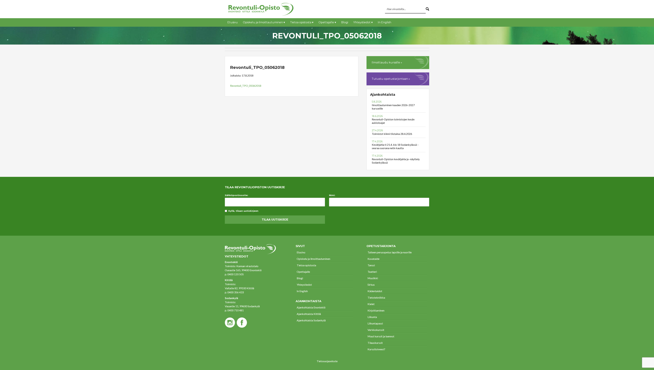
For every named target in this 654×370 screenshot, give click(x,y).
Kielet (371, 304)
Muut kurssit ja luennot (381, 336)
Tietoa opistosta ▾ (301, 22)
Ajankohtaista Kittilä (309, 313)
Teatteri (372, 271)
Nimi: (332, 195)
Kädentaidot (375, 291)
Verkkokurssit (376, 329)
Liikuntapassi (375, 323)
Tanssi (371, 265)
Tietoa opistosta (306, 265)
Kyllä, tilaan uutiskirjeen (243, 211)
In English (384, 22)
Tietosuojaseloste (327, 361)
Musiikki (373, 278)
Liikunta (372, 316)
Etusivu (232, 22)
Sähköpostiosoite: (236, 195)
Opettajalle (303, 271)
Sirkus (371, 284)
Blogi (344, 22)
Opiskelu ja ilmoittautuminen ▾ (264, 22)
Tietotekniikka (376, 297)
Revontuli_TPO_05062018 (245, 85)
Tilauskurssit (375, 342)
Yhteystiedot (304, 284)
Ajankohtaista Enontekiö (311, 307)
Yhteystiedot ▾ (363, 22)
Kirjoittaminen (376, 310)
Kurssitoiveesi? (376, 349)
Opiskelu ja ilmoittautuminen (313, 258)
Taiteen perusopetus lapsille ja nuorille (390, 252)
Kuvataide (373, 258)
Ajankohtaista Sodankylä (311, 320)
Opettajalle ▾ (327, 22)
